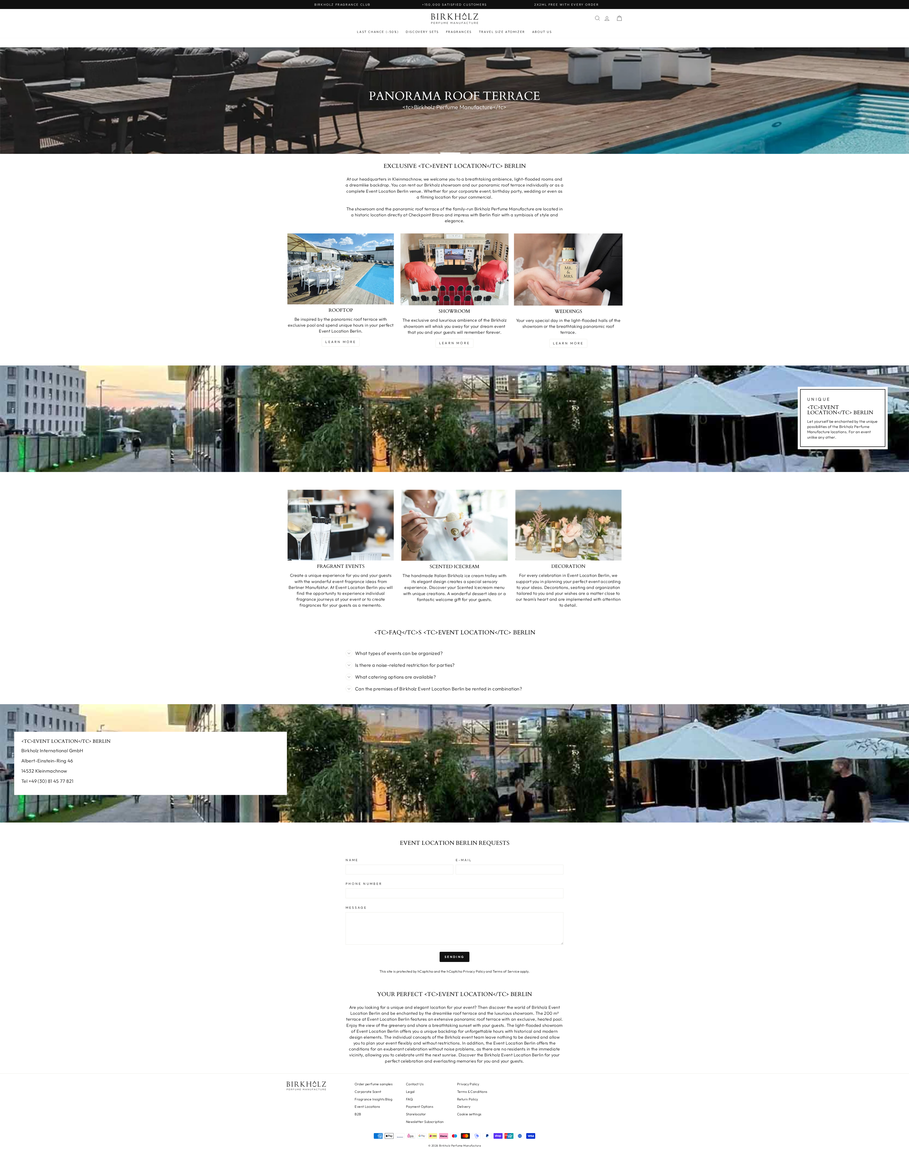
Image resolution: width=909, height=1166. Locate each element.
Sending (454, 957)
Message (356, 907)
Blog (373, 1099)
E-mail (464, 860)
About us (542, 32)
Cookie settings (469, 1114)
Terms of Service (506, 971)
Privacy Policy (474, 971)
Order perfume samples (373, 1084)
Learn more (340, 342)
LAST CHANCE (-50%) (378, 32)
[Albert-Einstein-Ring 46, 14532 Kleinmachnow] (454, 763)
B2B (358, 1114)
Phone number (364, 883)
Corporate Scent (368, 1092)
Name (352, 860)
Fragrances (459, 32)
